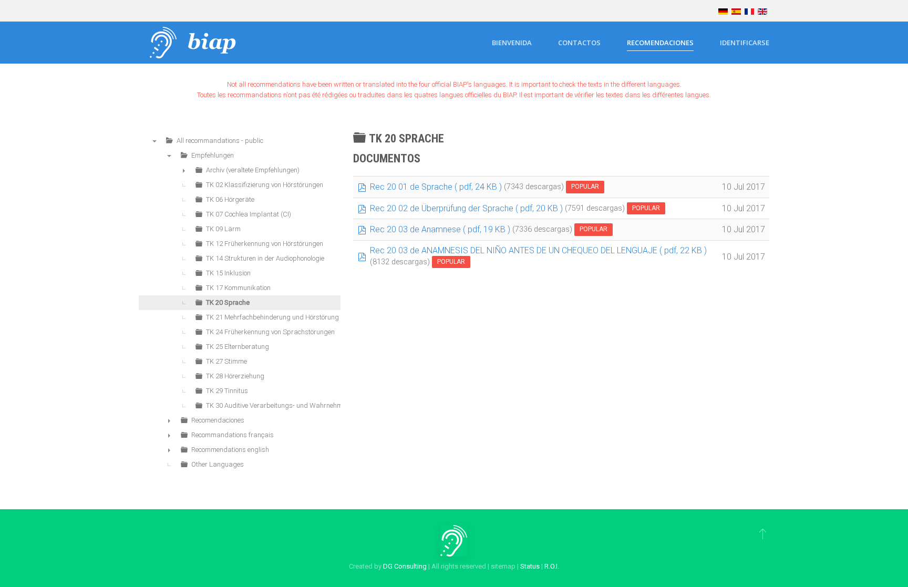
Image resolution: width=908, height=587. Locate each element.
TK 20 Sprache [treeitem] (228, 302)
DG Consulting (405, 566)
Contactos (579, 42)
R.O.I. (551, 566)
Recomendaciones (660, 42)
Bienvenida (512, 42)
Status (530, 566)
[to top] (762, 533)
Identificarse (744, 42)
